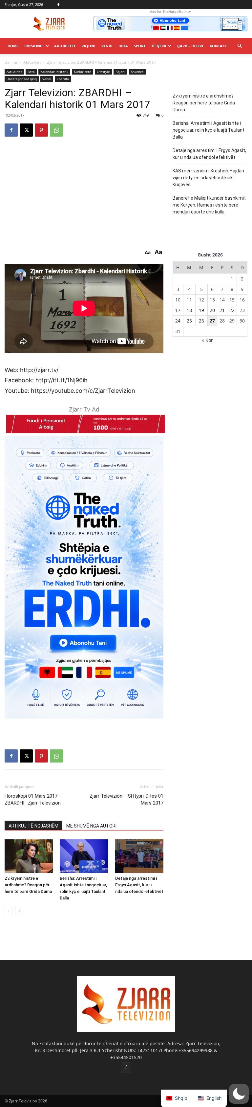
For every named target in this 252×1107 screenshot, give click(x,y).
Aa (148, 252)
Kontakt (218, 45)
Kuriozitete (82, 71)
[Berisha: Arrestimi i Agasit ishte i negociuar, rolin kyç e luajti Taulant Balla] (84, 856)
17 (177, 310)
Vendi (107, 45)
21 (222, 310)
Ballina (11, 62)
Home (13, 45)
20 (212, 310)
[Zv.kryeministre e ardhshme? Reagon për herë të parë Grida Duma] (29, 856)
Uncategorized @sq (22, 79)
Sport (139, 45)
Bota (123, 45)
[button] (239, 46)
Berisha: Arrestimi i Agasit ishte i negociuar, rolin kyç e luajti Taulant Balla (208, 130)
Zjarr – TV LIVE (190, 45)
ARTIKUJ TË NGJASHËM (33, 826)
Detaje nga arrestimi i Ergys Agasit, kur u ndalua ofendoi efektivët (139, 885)
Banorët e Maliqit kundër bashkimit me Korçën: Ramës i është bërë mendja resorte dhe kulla (209, 204)
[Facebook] (58, 4)
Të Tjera (158, 45)
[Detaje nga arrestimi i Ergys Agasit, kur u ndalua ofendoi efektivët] (139, 856)
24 (177, 321)
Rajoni (88, 45)
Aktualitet (64, 45)
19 (201, 310)
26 (201, 321)
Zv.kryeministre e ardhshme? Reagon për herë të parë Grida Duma (28, 885)
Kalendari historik (54, 71)
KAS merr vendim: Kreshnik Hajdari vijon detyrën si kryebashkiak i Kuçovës (208, 177)
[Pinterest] (41, 130)
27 (212, 321)
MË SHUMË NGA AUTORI (91, 826)
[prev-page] (9, 911)
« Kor (207, 340)
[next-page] (19, 911)
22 (232, 310)
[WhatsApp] (56, 130)
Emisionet (34, 45)
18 (189, 310)
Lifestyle (103, 71)
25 (189, 321)
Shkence (137, 71)
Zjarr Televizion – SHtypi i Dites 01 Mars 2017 (126, 799)
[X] (26, 130)
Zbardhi (63, 79)
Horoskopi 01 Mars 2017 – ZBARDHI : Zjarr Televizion (33, 799)
